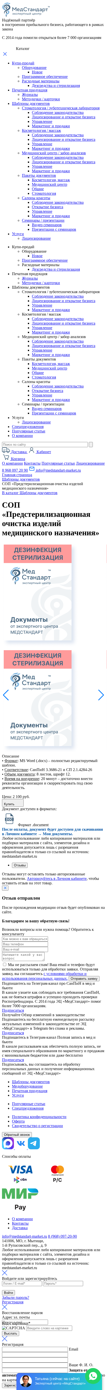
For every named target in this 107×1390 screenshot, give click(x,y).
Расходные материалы (40, 81)
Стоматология (44, 193)
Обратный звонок (17, 1135)
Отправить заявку (84, 979)
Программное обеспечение (45, 76)
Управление (42, 121)
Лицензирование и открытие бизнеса (63, 117)
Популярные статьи (28, 431)
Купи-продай (23, 63)
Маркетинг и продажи (51, 126)
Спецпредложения (28, 426)
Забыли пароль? (15, 1297)
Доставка (20, 1228)
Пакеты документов (39, 175)
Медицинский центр (49, 184)
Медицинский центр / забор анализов (54, 153)
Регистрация (12, 1302)
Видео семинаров (47, 225)
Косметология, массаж (51, 180)
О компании (22, 435)
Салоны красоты (36, 198)
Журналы (30, 94)
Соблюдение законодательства (58, 112)
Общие (38, 189)
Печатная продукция (29, 90)
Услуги (18, 234)
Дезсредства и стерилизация (56, 85)
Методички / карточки (41, 99)
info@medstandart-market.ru (58, 470)
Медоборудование (27, 1086)
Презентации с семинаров (54, 229)
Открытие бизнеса (47, 207)
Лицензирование (36, 238)
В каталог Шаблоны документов (29, 493)
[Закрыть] (5, 888)
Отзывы (20, 865)
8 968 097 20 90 (15, 470)
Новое (37, 72)
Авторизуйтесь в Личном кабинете (57, 878)
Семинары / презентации (43, 220)
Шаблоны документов (31, 103)
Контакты (32, 463)
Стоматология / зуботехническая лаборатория (61, 108)
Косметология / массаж (41, 130)
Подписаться (13, 1010)
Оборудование (34, 67)
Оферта (18, 1121)
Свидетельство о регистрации (37, 1126)
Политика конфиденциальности (39, 1117)
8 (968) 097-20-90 (62, 1236)
